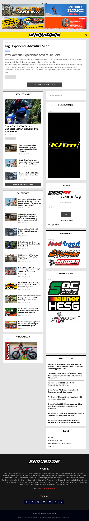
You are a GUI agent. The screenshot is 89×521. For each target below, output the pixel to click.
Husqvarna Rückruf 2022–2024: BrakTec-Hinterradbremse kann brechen (29, 175)
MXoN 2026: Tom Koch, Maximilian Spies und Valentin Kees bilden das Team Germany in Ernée (29, 285)
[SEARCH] (81, 95)
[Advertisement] (66, 337)
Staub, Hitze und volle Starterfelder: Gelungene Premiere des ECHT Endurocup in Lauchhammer (29, 298)
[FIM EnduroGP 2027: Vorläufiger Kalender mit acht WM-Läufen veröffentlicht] (11, 258)
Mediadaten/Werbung (55, 440)
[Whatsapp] (61, 502)
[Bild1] (23, 6)
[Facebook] (26, 502)
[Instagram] (38, 502)
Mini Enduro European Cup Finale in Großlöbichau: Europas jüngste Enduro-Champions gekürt (29, 324)
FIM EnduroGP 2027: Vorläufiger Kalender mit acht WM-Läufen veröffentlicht (28, 257)
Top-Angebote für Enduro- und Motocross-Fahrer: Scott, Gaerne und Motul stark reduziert (28, 311)
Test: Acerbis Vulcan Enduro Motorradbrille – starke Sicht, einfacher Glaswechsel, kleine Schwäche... (28, 148)
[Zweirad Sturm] (64, 258)
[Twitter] (32, 502)
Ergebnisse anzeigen (66, 220)
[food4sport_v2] (64, 248)
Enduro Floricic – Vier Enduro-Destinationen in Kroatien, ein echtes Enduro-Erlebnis (21, 129)
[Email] (49, 502)
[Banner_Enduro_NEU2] (65, 6)
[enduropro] (64, 265)
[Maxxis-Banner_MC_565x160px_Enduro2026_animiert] (65, 19)
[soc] (64, 294)
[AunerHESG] (64, 310)
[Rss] (55, 502)
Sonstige (7, 51)
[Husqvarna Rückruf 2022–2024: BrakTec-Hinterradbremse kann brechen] (11, 176)
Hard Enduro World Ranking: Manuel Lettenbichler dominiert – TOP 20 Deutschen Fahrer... (29, 162)
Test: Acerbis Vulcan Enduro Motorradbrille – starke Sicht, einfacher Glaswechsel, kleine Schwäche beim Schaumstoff (27, 217)
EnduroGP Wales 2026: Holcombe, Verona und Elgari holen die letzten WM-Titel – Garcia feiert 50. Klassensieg (29, 271)
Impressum (51, 446)
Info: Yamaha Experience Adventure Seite (33, 55)
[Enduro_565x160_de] (23, 19)
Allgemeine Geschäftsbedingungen (59, 443)
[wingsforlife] (64, 322)
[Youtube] (44, 502)
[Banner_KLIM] (64, 177)
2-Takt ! (53, 207)
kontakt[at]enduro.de (47, 488)
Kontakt (50, 437)
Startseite (8, 43)
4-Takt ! (53, 210)
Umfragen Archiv (53, 224)
